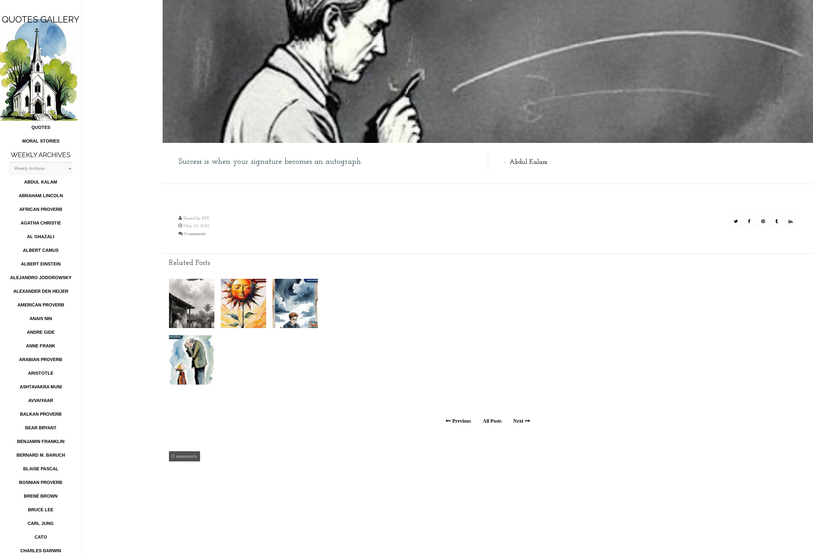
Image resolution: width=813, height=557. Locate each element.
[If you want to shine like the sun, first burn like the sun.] (243, 326)
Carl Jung (41, 523)
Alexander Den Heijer (40, 291)
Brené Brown (40, 496)
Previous (461, 421)
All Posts (492, 421)
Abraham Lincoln (41, 195)
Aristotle (40, 373)
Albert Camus (40, 250)
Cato (41, 537)
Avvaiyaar (40, 400)
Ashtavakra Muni (41, 386)
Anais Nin (41, 318)
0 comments (194, 234)
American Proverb (40, 304)
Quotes (40, 127)
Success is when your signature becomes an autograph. (270, 162)
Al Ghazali (40, 236)
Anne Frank (40, 345)
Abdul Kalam (40, 182)
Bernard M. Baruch (41, 455)
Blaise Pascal (40, 468)
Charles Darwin (40, 550)
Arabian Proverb (40, 359)
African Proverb (40, 209)
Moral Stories (40, 141)
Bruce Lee (40, 509)
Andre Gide (41, 332)
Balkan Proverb (41, 414)
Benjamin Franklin (40, 441)
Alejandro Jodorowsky (40, 277)
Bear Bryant (41, 427)
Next (518, 421)
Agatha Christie (41, 222)
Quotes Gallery (40, 19)
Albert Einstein (41, 263)
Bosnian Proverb (40, 482)
